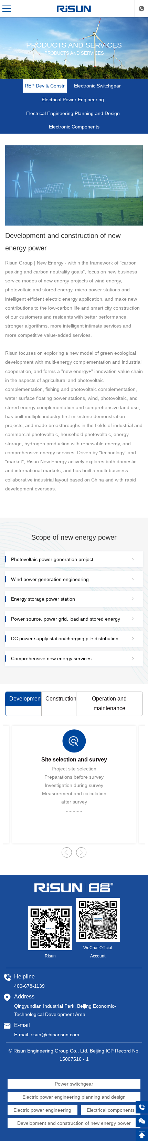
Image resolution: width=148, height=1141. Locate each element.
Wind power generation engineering (50, 579)
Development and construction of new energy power (74, 1123)
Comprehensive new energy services (51, 658)
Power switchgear (74, 1084)
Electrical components (111, 1110)
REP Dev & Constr (45, 86)
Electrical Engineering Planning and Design (73, 113)
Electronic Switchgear (97, 86)
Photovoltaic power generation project (52, 559)
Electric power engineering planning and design (74, 1097)
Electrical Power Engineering (73, 99)
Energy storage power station (43, 599)
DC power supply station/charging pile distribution (64, 638)
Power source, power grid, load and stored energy (65, 619)
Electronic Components (74, 126)
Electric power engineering (42, 1110)
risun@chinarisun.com (55, 1034)
